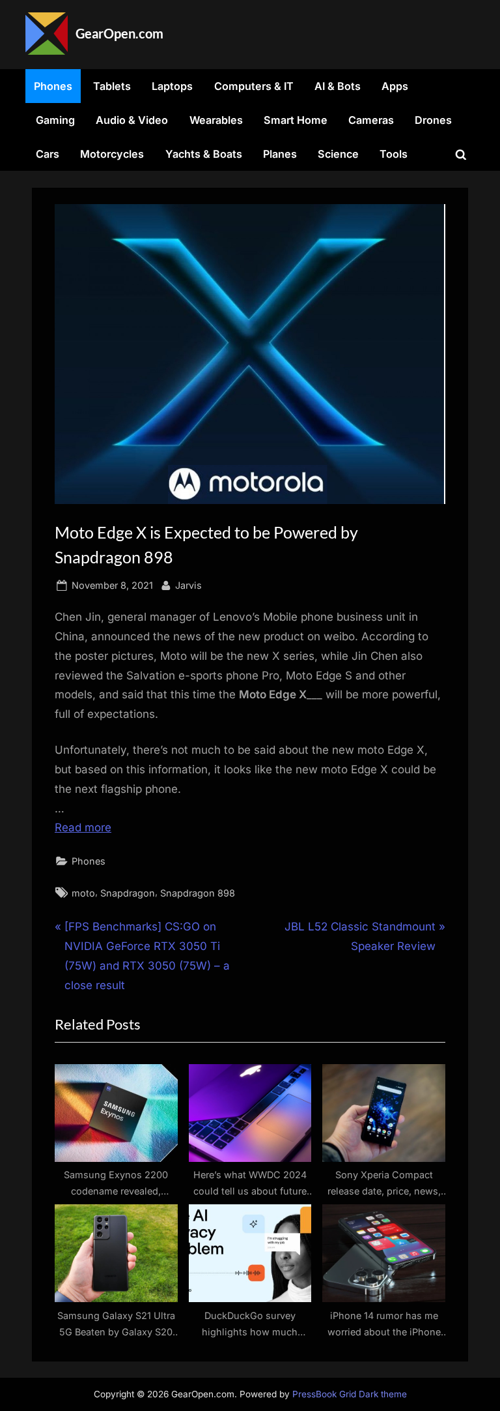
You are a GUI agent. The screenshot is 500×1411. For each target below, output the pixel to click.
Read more (83, 827)
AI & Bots (337, 86)
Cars (47, 153)
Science (338, 153)
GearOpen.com (119, 33)
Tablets (112, 86)
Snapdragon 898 (197, 893)
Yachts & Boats (203, 153)
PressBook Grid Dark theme (349, 1394)
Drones (433, 119)
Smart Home (295, 119)
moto (83, 893)
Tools (394, 153)
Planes (280, 153)
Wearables (216, 119)
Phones (53, 86)
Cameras (371, 119)
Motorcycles (112, 153)
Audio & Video (132, 119)
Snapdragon (127, 893)
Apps (395, 86)
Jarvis (188, 585)
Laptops (172, 86)
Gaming (55, 119)
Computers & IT (254, 86)
